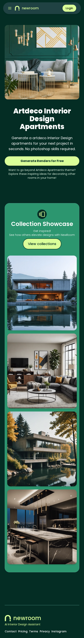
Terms (33, 631)
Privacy (45, 631)
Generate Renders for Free (42, 161)
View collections (42, 243)
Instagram (58, 631)
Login (69, 8)
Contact (11, 631)
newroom (27, 618)
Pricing (23, 631)
